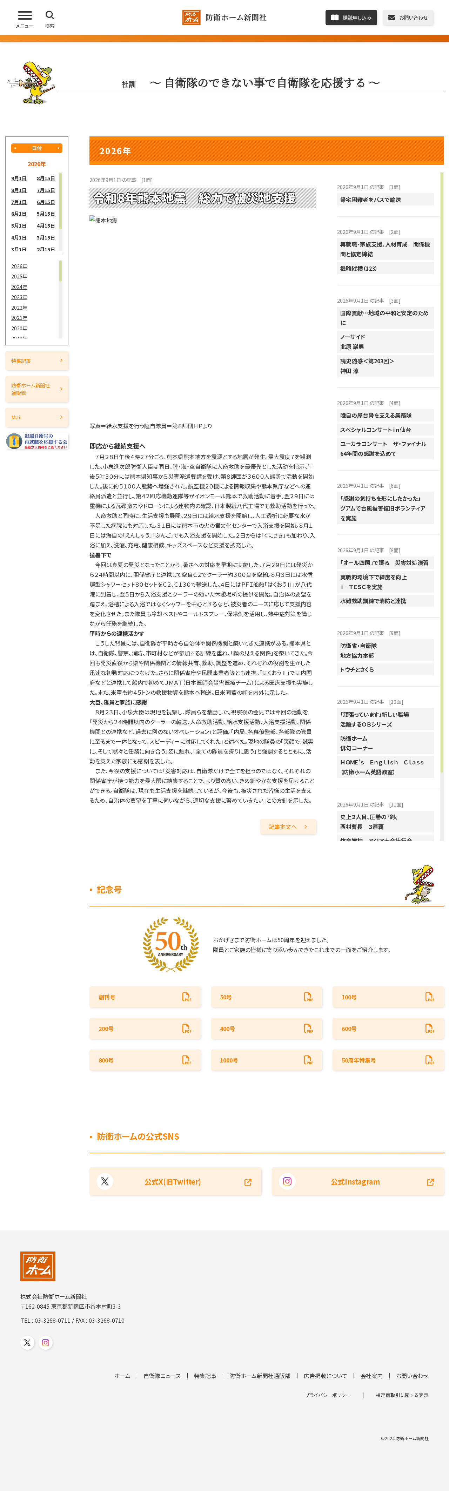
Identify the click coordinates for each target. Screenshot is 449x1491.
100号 (349, 997)
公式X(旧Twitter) (173, 1181)
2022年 (19, 307)
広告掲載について (325, 1375)
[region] (36, 211)
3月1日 (19, 249)
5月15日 (46, 213)
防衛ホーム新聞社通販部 (30, 389)
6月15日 (46, 201)
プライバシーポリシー (328, 1394)
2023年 (19, 297)
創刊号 (107, 997)
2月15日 (46, 249)
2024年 (19, 286)
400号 (227, 1028)
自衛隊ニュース (162, 1375)
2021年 (19, 317)
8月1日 (19, 190)
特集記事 (21, 360)
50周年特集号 (359, 1060)
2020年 (19, 328)
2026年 (19, 266)
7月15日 (46, 190)
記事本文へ (283, 826)
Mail (16, 417)
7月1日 (19, 201)
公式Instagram (355, 1181)
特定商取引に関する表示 (402, 1394)
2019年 (19, 338)
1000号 (229, 1060)
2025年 (19, 276)
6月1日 (19, 213)
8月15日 (46, 178)
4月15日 (46, 225)
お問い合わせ (412, 1375)
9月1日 (19, 178)
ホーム (122, 1375)
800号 (106, 1060)
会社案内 (371, 1375)
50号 (226, 997)
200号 (106, 1028)
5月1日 (19, 225)
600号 (349, 1028)
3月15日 (46, 237)
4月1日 (19, 237)
